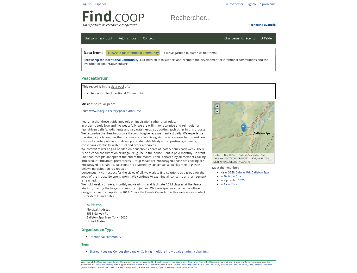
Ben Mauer (148, 264)
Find (96, 16)
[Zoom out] (217, 111)
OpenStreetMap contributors (173, 267)
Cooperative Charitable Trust (190, 262)
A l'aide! (267, 38)
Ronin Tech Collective (208, 264)
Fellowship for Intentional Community (133, 53)
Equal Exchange (163, 262)
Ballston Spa (232, 176)
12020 (240, 180)
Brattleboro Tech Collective (234, 264)
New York (230, 184)
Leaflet (216, 155)
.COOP (128, 17)
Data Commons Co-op (108, 262)
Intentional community (105, 237)
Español (100, 4)
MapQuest (131, 267)
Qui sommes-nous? (98, 38)
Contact (148, 38)
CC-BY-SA (192, 267)
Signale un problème (261, 4)
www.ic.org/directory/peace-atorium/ (114, 111)
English (86, 4)
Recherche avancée (262, 25)
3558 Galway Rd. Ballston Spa (248, 172)
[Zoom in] (217, 106)
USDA (211, 262)
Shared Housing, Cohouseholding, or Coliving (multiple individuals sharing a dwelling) (149, 251)
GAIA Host (137, 264)
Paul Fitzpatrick (189, 264)
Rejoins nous (127, 38)
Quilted (176, 264)
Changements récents (239, 38)
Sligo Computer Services (260, 264)
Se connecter (234, 4)
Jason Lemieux (88, 267)
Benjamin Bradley (104, 264)
